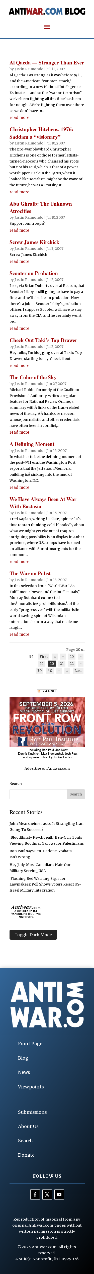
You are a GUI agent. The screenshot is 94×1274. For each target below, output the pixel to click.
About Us (28, 1126)
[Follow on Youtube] (59, 1194)
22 (72, 663)
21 (62, 663)
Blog (23, 1058)
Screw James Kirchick (34, 242)
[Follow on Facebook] (35, 1194)
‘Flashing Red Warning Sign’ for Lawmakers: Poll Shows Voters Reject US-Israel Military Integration (45, 884)
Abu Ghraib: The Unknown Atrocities (41, 207)
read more (19, 117)
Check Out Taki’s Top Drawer (43, 340)
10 (72, 656)
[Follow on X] (47, 1194)
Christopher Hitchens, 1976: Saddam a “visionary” (41, 132)
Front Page (30, 1044)
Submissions (32, 1112)
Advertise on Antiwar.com (47, 768)
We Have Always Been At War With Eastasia (43, 502)
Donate (26, 1155)
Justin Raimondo (29, 69)
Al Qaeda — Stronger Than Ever (47, 62)
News (24, 1072)
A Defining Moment (32, 444)
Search (25, 1141)
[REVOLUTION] (47, 758)
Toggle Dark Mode (33, 934)
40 (50, 670)
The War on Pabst (30, 573)
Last (78, 670)
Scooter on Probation (34, 273)
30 (39, 670)
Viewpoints (31, 1087)
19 (42, 663)
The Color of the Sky (33, 377)
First (44, 656)
